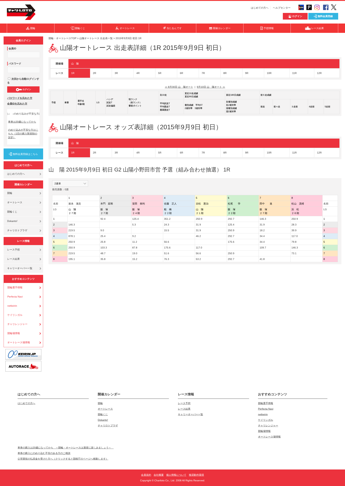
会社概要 (159, 474)
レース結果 (13, 258)
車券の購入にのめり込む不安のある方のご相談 (44, 453)
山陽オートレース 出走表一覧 (96, 38)
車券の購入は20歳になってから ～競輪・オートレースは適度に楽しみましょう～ (66, 447)
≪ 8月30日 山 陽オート (179, 86)
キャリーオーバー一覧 (19, 268)
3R (116, 73)
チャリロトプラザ (17, 230)
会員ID (12, 48)
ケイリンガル (14, 314)
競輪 (9, 193)
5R (159, 73)
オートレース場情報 (18, 342)
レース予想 (13, 249)
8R (225, 73)
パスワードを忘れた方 (19, 98)
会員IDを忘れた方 (17, 103)
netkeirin (12, 305)
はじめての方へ (259, 7)
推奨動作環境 (196, 474)
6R (181, 73)
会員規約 (146, 474)
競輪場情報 (13, 333)
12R (319, 73)
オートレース (14, 202)
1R (72, 73)
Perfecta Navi (15, 296)
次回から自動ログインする (23, 80)
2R (94, 73)
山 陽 (75, 63)
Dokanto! (12, 221)
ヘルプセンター (282, 7)
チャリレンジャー (17, 324)
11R (294, 73)
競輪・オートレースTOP (62, 38)
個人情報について (176, 474)
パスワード (15, 63)
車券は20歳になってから (22, 121)
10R (269, 73)
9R (246, 73)
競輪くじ (12, 211)
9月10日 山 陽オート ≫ (211, 86)
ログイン (26, 89)
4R (138, 73)
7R (203, 73)
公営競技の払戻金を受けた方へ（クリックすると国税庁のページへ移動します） (63, 458)
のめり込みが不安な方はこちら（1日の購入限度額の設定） (23, 133)
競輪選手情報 (14, 287)
